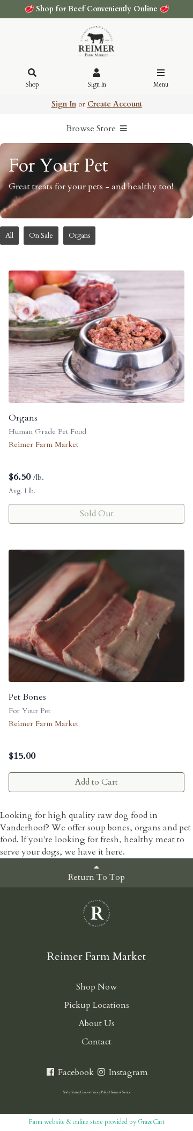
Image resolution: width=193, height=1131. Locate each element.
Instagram (127, 1072)
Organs (79, 235)
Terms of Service (120, 1092)
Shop (32, 84)
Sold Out (97, 514)
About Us (97, 1023)
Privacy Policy (100, 1092)
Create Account (114, 104)
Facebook (75, 1072)
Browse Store (92, 128)
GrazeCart (151, 1122)
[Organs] (96, 337)
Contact (96, 1042)
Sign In (96, 84)
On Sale (41, 235)
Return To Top (96, 877)
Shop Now (96, 987)
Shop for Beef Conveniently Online (97, 9)
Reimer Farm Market (43, 444)
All (9, 235)
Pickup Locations (96, 1005)
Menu (160, 84)
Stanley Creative (80, 1092)
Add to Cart (96, 782)
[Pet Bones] (96, 616)
